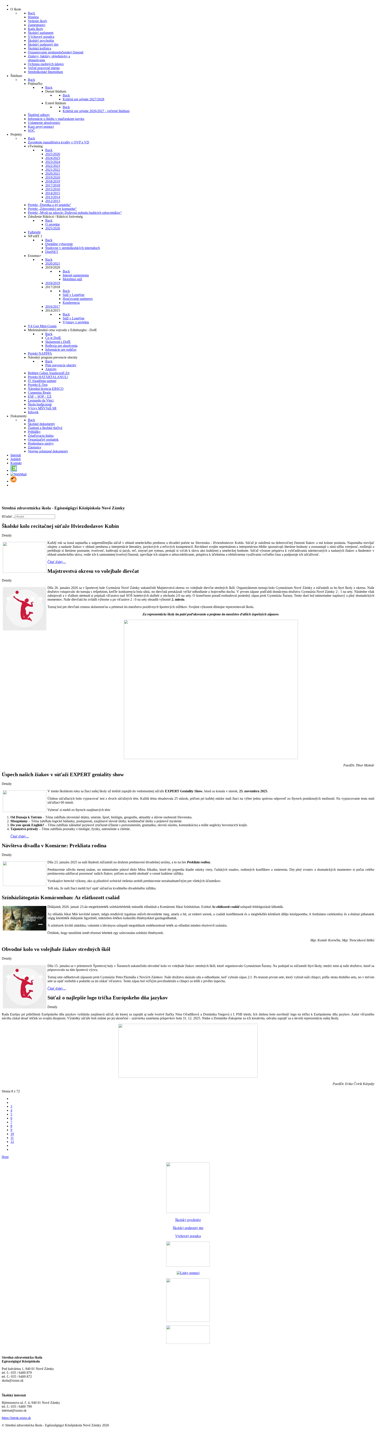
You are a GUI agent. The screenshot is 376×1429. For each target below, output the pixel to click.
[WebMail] (18, 474)
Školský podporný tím (188, 1227)
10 (12, 1134)
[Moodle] (13, 481)
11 (12, 1138)
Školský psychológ (188, 1219)
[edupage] (13, 470)
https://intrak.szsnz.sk (16, 1418)
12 (12, 1141)
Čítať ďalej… (56, 562)
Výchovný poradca (188, 1235)
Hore (5, 1157)
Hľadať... (8, 516)
